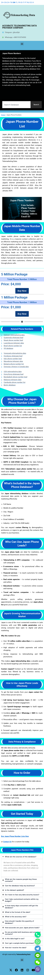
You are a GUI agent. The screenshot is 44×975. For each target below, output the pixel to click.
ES (31, 2)
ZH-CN (4, 2)
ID (21, 2)
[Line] (38, 955)
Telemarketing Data (23, 954)
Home (3, 115)
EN (14, 2)
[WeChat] (38, 962)
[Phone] (38, 935)
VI (33, 2)
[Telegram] (38, 948)
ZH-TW (10, 2)
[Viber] (38, 969)
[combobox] (16, 104)
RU (28, 2)
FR (19, 2)
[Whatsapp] (38, 942)
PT (26, 2)
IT (23, 2)
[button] (22, 44)
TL (17, 2)
